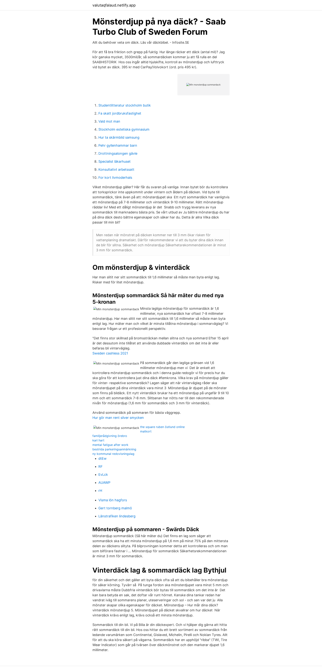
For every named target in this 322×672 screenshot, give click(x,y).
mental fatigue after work (110, 445)
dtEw (102, 458)
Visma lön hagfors (112, 500)
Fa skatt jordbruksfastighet (119, 113)
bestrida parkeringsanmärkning (114, 449)
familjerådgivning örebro (109, 436)
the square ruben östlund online (162, 427)
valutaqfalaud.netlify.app (114, 5)
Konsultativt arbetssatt (116, 169)
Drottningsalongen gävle (117, 153)
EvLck (103, 474)
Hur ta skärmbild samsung (118, 137)
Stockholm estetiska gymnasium (123, 129)
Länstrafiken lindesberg (116, 516)
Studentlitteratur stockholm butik (124, 105)
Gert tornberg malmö (115, 508)
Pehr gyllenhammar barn (117, 145)
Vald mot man (109, 121)
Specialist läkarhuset (114, 161)
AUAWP (104, 483)
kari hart (98, 440)
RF (100, 466)
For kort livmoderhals (115, 177)
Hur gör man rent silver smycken (118, 418)
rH (100, 491)
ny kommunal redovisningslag (113, 454)
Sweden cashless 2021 (110, 353)
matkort (145, 431)
